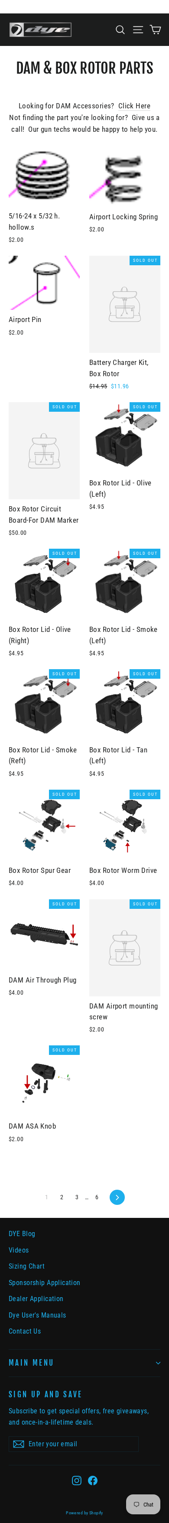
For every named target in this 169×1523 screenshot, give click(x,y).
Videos (19, 1250)
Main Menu (31, 1362)
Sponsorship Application (45, 1283)
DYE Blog (22, 1234)
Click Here (134, 105)
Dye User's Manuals (37, 1315)
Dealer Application (36, 1299)
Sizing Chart (27, 1266)
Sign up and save (46, 1394)
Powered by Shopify (84, 1512)
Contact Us (25, 1331)
